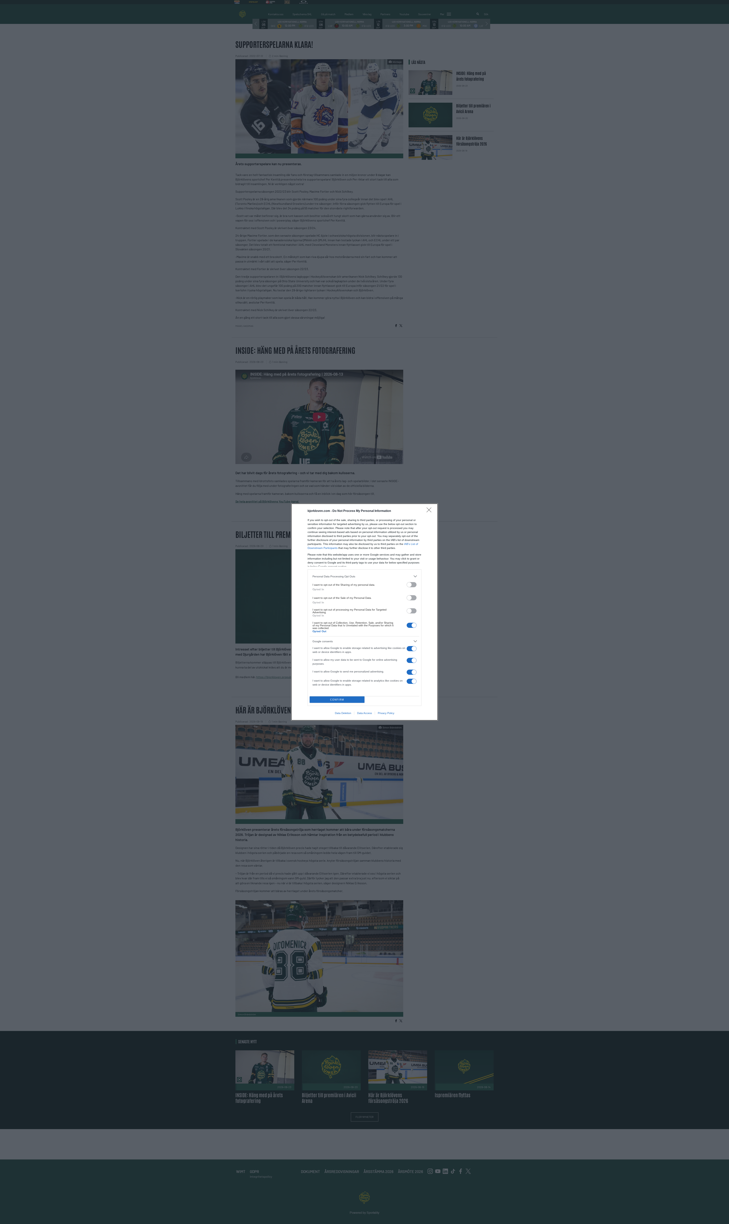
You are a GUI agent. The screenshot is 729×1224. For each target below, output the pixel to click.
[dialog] (364, 612)
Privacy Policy (386, 713)
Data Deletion (343, 713)
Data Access (364, 713)
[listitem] (364, 576)
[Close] (430, 511)
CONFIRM (337, 699)
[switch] (412, 584)
